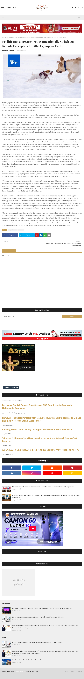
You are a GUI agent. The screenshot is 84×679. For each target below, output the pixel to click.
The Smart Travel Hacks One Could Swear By (27, 660)
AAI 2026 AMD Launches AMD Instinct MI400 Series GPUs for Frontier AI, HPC (40, 449)
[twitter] (75, 7)
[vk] (11, 473)
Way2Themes (18, 676)
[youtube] (52, 473)
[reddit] (52, 467)
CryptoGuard (12, 230)
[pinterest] (82, 7)
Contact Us (79, 671)
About (72, 671)
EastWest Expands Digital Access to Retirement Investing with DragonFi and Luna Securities (42, 608)
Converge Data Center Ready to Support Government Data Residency (37, 429)
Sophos (9, 37)
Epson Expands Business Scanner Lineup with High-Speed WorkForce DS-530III (38, 617)
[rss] (72, 473)
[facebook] (72, 7)
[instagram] (79, 7)
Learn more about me (11, 387)
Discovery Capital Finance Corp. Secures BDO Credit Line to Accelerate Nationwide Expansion (43, 487)
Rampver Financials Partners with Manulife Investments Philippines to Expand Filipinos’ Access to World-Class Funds (46, 496)
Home (4, 37)
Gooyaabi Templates (36, 676)
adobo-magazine (8, 50)
